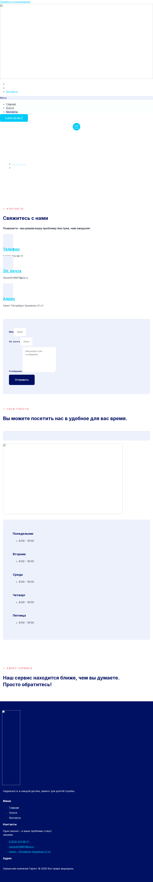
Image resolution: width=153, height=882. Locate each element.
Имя (11, 332)
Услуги (10, 87)
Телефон (11, 249)
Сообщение (16, 371)
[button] (76, 98)
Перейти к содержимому (15, 1)
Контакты (12, 91)
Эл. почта (12, 271)
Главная (11, 83)
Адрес (9, 298)
